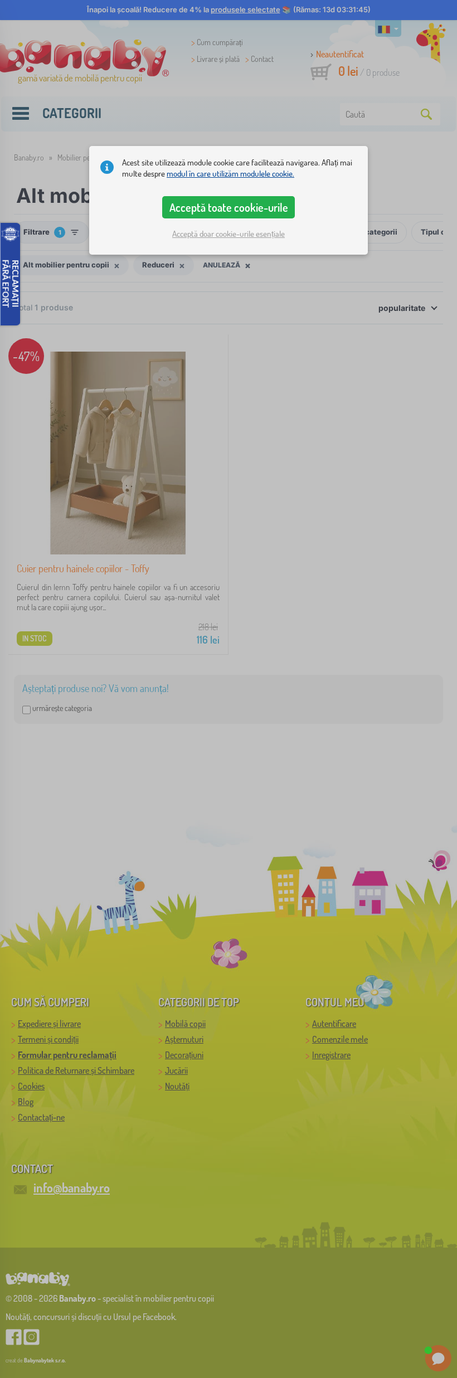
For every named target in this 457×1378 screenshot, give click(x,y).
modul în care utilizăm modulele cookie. (230, 173)
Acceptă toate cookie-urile (228, 207)
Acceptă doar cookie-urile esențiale (228, 233)
